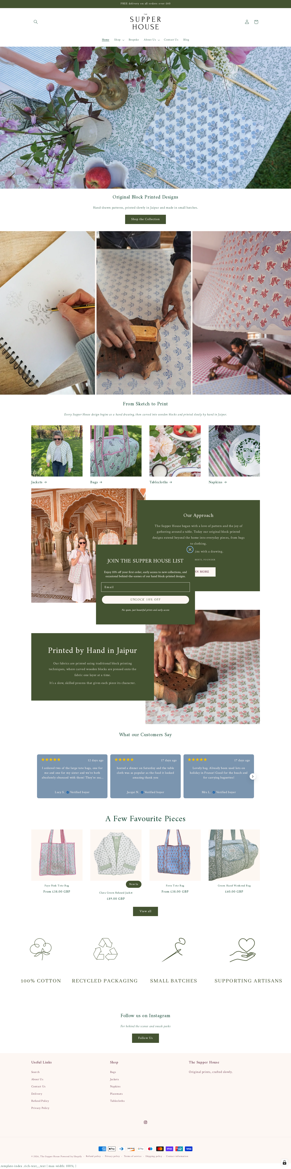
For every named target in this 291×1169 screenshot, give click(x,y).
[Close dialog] (190, 549)
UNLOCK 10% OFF (145, 599)
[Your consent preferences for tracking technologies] (284, 1162)
